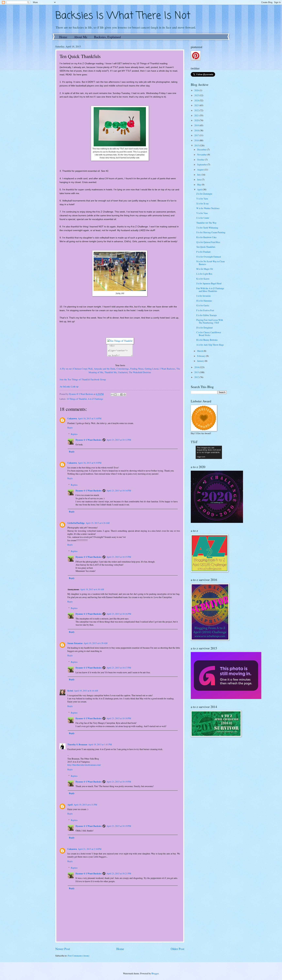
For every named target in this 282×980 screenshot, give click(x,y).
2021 (196, 115)
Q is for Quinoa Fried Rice (208, 242)
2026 (196, 90)
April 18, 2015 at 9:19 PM (89, 462)
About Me (80, 37)
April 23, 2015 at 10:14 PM (118, 490)
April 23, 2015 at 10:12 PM (118, 439)
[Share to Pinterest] (124, 394)
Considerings (123, 368)
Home (63, 37)
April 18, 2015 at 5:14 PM (89, 418)
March (200, 350)
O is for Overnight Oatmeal (208, 256)
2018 (196, 130)
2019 (196, 125)
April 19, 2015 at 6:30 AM (92, 589)
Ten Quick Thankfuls (205, 246)
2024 (196, 100)
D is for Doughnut (204, 327)
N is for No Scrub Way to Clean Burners (210, 263)
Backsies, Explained (107, 37)
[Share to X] (118, 394)
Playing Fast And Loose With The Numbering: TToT (209, 321)
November (202, 154)
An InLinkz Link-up (69, 386)
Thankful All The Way (206, 222)
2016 (196, 140)
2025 (196, 95)
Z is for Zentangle (204, 193)
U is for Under (202, 217)
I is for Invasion (203, 295)
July (199, 174)
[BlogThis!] (115, 394)
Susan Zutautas (75, 643)
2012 (196, 377)
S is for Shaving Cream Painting (210, 232)
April (70, 804)
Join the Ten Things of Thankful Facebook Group (83, 379)
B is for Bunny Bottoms (207, 339)
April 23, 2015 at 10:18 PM (118, 718)
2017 (196, 135)
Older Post (177, 949)
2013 (196, 372)
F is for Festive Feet (205, 310)
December (202, 149)
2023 (196, 105)
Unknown (72, 418)
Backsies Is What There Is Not (122, 15)
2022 (196, 110)
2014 (196, 367)
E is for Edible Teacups (206, 315)
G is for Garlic (202, 305)
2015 (196, 145)
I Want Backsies (167, 368)
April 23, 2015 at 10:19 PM (118, 781)
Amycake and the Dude (104, 368)
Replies (74, 434)
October (201, 159)
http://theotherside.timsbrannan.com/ (84, 764)
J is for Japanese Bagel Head (208, 283)
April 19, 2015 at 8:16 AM (86, 690)
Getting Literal (151, 368)
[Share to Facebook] (121, 394)
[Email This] (112, 394)
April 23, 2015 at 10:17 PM (118, 667)
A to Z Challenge (95, 398)
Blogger (155, 973)
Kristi (70, 690)
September (202, 164)
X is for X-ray (202, 203)
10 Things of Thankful (77, 398)
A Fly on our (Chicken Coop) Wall (76, 368)
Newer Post (62, 949)
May (199, 184)
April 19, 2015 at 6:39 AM (95, 643)
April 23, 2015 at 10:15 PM (118, 556)
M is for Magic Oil (204, 268)
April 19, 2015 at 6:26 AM (98, 522)
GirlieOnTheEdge (76, 523)
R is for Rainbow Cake (206, 237)
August (200, 169)
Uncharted (122, 372)
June (199, 179)
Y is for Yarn (202, 198)
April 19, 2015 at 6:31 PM (85, 804)
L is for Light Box (204, 273)
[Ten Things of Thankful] (120, 340)
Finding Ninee (136, 368)
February (201, 355)
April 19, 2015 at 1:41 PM (100, 744)
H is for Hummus (204, 300)
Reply (70, 427)
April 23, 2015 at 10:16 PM (118, 613)
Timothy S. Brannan (77, 744)
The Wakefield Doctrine (140, 372)
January (201, 360)
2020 (196, 120)
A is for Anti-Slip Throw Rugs (210, 344)
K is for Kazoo (202, 278)
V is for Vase (202, 213)
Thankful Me (110, 372)
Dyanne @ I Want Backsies (89, 439)
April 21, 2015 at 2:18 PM (89, 849)
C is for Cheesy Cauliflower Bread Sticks (208, 334)
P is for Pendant (203, 251)
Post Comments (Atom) (78, 955)
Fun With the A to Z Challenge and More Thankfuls (210, 290)
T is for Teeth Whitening (207, 227)
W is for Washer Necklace (207, 208)
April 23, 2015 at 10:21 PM (118, 873)
